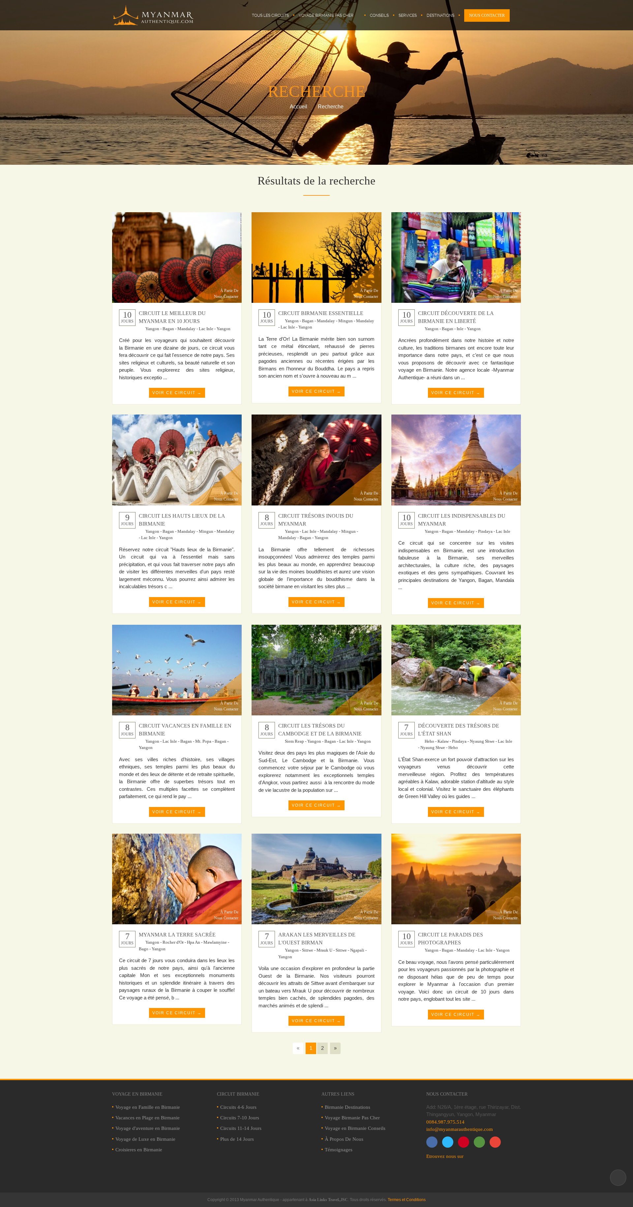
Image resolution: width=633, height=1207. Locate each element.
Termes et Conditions (407, 1199)
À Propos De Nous (344, 1139)
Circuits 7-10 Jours (239, 1117)
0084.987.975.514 (445, 1122)
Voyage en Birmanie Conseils (355, 1128)
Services (408, 15)
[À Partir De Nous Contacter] (177, 257)
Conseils (379, 15)
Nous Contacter (487, 15)
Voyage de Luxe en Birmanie (145, 1139)
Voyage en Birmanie (137, 1094)
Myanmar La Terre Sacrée (177, 934)
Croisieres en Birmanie (138, 1149)
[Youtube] (495, 1142)
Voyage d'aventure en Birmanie (147, 1128)
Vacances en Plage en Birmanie (147, 1117)
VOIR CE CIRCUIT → (177, 392)
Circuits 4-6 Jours (238, 1107)
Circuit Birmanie (238, 1094)
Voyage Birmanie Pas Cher (326, 15)
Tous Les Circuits (270, 15)
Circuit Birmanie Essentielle (320, 313)
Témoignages (338, 1149)
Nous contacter (446, 1094)
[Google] (479, 1142)
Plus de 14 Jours (237, 1139)
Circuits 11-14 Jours (240, 1128)
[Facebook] (431, 1142)
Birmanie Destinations (347, 1107)
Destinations (440, 15)
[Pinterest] (463, 1142)
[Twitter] (447, 1142)
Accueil (298, 106)
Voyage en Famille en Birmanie (147, 1107)
